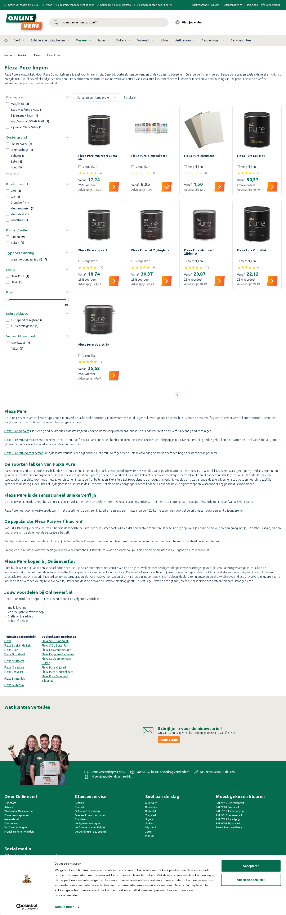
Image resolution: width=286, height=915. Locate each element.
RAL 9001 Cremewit (227, 807)
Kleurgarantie (200, 4)
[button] (37, 97)
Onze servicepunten (16, 815)
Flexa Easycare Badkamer (58, 654)
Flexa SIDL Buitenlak (55, 645)
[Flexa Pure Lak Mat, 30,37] (257, 130)
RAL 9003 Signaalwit (228, 823)
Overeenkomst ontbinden (90, 815)
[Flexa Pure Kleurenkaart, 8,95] (151, 130)
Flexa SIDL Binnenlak (55, 641)
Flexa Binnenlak (14, 678)
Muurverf (151, 802)
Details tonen (64, 907)
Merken (81, 40)
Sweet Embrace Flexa (229, 827)
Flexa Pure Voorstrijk (93, 344)
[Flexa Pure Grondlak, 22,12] (257, 224)
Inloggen (252, 4)
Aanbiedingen (210, 40)
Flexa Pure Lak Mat (251, 156)
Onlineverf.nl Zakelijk (87, 811)
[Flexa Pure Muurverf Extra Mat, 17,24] (98, 130)
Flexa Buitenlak (14, 685)
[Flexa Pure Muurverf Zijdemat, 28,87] (204, 224)
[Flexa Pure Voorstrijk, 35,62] (98, 319)
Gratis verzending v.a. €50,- (24, 5)
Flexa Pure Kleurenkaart (149, 156)
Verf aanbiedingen (15, 827)
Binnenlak (151, 807)
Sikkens (121, 40)
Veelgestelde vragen (87, 823)
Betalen (79, 802)
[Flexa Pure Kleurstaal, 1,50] (204, 130)
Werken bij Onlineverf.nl (18, 811)
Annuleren (81, 819)
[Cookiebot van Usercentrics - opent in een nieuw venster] (27, 907)
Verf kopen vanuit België (90, 827)
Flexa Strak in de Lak (17, 645)
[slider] (7, 299)
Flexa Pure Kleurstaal (199, 156)
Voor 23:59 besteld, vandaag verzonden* (69, 5)
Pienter (149, 835)
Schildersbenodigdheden (48, 40)
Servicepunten (241, 40)
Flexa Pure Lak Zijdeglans (150, 250)
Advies (215, 4)
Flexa (7, 641)
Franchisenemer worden (19, 831)
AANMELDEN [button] (169, 739)
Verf (17, 40)
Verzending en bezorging (90, 831)
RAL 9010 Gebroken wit (230, 802)
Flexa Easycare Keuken (56, 650)
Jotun (164, 40)
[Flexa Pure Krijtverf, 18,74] (98, 224)
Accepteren (251, 866)
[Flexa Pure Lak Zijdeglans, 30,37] (151, 224)
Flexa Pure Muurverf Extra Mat (97, 157)
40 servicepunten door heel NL (154, 5)
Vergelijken (89, 166)
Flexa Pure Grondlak (252, 250)
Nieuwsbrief (11, 819)
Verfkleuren (183, 40)
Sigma (102, 40)
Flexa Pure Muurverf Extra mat (24, 439)
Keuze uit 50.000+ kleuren (115, 5)
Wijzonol (143, 40)
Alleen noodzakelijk (251, 879)
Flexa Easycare (14, 672)
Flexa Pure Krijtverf (92, 250)
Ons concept (12, 823)
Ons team (10, 802)
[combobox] (109, 22)
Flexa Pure (11, 650)
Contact (79, 807)
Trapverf (150, 815)
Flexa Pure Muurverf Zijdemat (199, 252)
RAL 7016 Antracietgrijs (230, 811)
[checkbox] (37, 104)
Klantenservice (233, 4)
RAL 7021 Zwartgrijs (228, 819)
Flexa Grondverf (14, 654)
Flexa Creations (14, 667)
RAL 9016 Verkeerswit (229, 815)
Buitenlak (151, 811)
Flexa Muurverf (14, 661)
